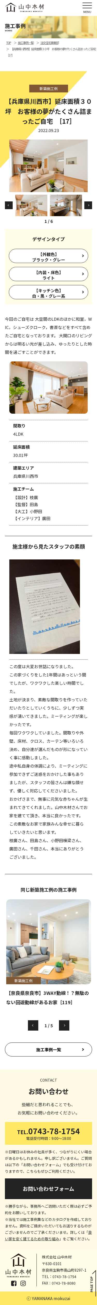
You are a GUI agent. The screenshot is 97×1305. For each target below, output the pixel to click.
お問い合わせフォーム (48, 1188)
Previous (9, 205)
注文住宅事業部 (49, 42)
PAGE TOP (91, 1284)
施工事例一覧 (48, 1049)
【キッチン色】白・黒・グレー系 (48, 293)
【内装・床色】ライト (48, 275)
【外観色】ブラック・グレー (48, 257)
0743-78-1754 (48, 1133)
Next (88, 205)
